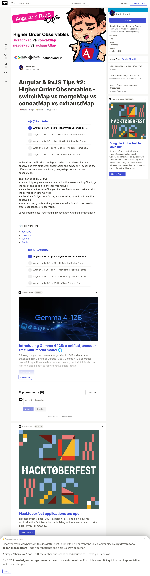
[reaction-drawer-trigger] (6, 46)
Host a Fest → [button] (117, 174)
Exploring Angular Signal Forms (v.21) (126, 67)
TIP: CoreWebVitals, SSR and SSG (125, 77)
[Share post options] (5, 81)
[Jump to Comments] (5, 56)
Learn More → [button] (27, 532)
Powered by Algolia (79, 3)
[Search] (12, 3)
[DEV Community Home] (5, 3)
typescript (52, 110)
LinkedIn (26, 235)
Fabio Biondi (30, 67)
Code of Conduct (51, 416)
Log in (124, 3)
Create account (138, 3)
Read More (25, 377)
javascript (40, 110)
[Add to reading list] (5, 65)
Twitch (25, 238)
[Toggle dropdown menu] (96, 292)
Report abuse (67, 416)
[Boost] (5, 73)
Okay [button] (6, 571)
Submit (28, 409)
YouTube (26, 231)
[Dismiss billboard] (144, 539)
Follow (128, 20)
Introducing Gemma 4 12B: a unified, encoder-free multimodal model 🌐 (58, 348)
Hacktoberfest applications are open (50, 513)
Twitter (25, 242)
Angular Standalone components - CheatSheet (124, 88)
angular (23, 110)
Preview (40, 409)
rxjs (31, 110)
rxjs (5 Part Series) (38, 121)
